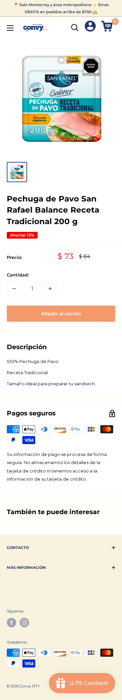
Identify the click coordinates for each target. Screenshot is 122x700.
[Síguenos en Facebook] (11, 622)
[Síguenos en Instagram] (24, 622)
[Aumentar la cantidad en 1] (50, 289)
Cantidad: (18, 274)
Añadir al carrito (61, 314)
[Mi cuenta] (90, 27)
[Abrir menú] (10, 28)
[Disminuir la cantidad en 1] (14, 289)
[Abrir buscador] (75, 27)
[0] (108, 27)
